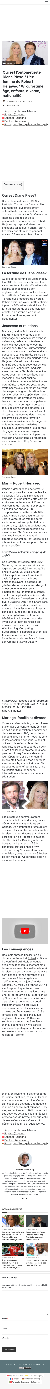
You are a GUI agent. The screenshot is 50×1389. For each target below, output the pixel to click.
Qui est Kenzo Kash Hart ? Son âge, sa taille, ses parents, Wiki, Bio (36, 1263)
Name (5, 1319)
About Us (17, 1365)
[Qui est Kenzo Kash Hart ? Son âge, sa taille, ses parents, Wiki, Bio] (37, 1250)
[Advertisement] (25, 23)
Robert (32, 958)
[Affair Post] (11, 2)
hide (19, 185)
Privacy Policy (28, 1365)
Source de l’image (9, 267)
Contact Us (39, 1365)
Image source (10, 64)
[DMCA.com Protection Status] (25, 1369)
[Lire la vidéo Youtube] (25, 931)
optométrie (8, 385)
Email (5, 1329)
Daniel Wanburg (11, 102)
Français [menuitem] (16, 1379)
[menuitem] (13, 115)
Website (5, 1338)
